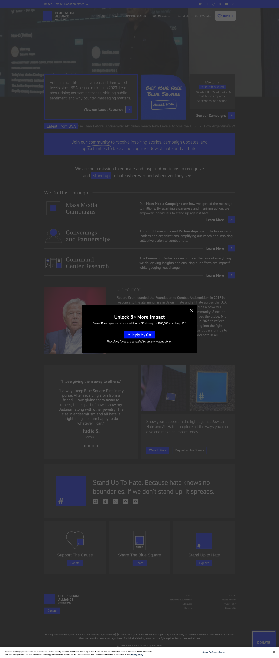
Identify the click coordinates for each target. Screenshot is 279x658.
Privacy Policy (136, 654)
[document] (139, 329)
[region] (139, 652)
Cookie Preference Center (213, 652)
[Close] (273, 652)
